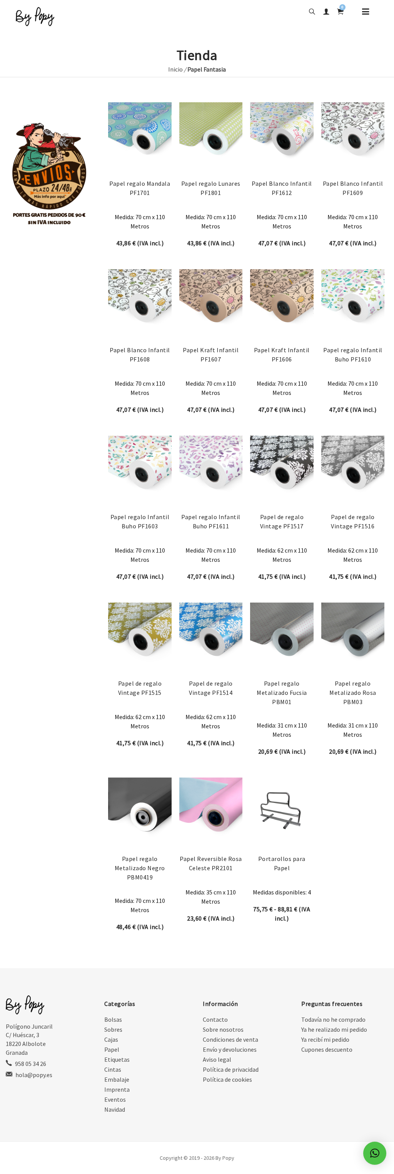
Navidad (114, 1109)
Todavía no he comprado (333, 1019)
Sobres (113, 1029)
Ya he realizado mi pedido (334, 1029)
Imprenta (117, 1089)
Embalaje (116, 1079)
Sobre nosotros (223, 1029)
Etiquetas (117, 1059)
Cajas (111, 1039)
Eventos (115, 1099)
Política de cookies (227, 1079)
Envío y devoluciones (230, 1049)
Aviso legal (217, 1059)
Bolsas (113, 1019)
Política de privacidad (231, 1069)
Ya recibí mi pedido (325, 1039)
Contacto (215, 1019)
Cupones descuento (326, 1049)
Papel (111, 1049)
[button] (374, 1153)
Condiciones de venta (230, 1039)
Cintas (112, 1069)
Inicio (175, 69)
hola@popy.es (33, 1075)
